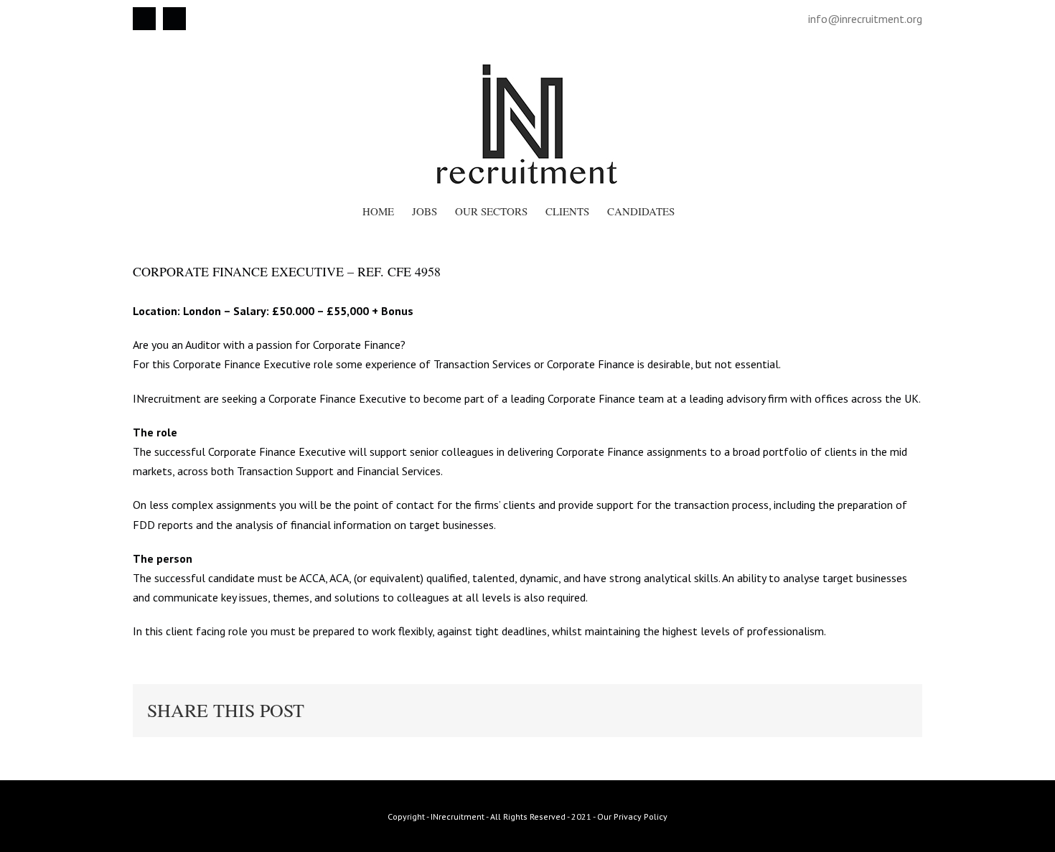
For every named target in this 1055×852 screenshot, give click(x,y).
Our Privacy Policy (632, 816)
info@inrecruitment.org (865, 18)
